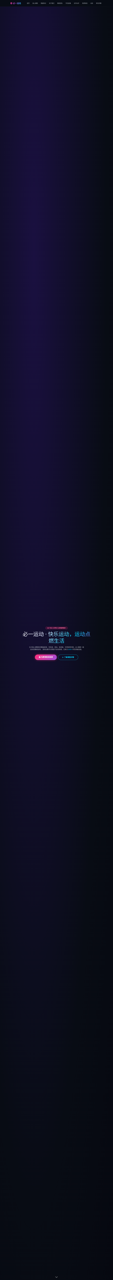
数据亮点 (43, 3)
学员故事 (68, 3)
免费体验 (84, 3)
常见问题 (98, 3)
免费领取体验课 (47, 657)
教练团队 (60, 3)
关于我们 (51, 3)
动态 (91, 3)
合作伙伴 (76, 3)
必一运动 (17, 3)
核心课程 (35, 3)
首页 (28, 3)
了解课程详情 (69, 657)
